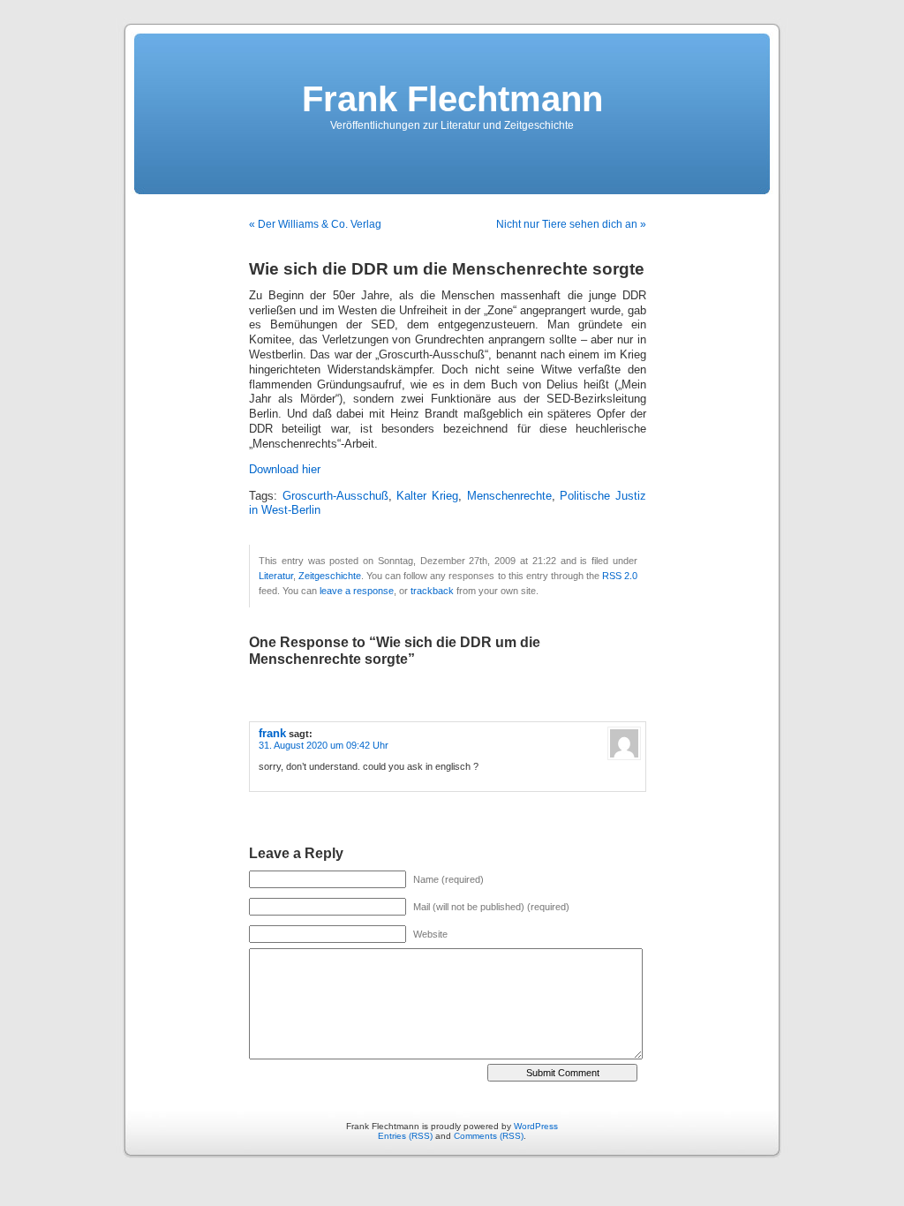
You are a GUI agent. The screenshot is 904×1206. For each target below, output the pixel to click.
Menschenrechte (509, 496)
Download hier (284, 470)
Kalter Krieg (427, 496)
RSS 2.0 (619, 575)
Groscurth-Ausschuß (335, 496)
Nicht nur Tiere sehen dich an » (571, 224)
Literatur (276, 575)
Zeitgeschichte (329, 575)
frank (272, 733)
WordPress (536, 1126)
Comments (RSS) (489, 1136)
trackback (432, 590)
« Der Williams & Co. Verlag (315, 224)
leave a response (357, 590)
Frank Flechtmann (452, 98)
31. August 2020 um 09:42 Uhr (323, 745)
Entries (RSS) (405, 1136)
